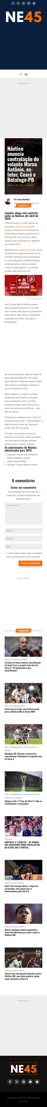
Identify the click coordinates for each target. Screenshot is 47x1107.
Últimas (29, 185)
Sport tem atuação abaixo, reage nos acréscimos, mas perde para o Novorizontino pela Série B (21, 888)
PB (25, 747)
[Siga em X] (18, 3)
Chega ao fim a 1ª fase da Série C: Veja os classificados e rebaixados (23, 802)
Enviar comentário (30, 563)
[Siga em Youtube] (29, 3)
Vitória (22, 706)
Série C (22, 185)
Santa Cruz (17, 660)
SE (14, 798)
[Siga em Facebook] (13, 3)
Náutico (10, 185)
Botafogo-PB (15, 747)
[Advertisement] (23, 48)
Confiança (27, 794)
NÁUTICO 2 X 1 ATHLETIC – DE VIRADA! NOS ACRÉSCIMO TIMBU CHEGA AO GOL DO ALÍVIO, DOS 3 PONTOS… (22, 845)
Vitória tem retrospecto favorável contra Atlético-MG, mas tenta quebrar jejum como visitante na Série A (23, 976)
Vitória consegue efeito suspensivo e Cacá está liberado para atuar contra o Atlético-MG (22, 932)
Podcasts (8, 839)
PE (16, 185)
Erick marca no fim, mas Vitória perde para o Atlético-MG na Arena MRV (22, 710)
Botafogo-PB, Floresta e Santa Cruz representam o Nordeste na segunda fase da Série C (23, 756)
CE (22, 747)
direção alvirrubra (28, 250)
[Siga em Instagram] (23, 3)
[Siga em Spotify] (34, 3)
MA (33, 794)
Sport (15, 883)
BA (12, 706)
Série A (7, 706)
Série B (7, 883)
